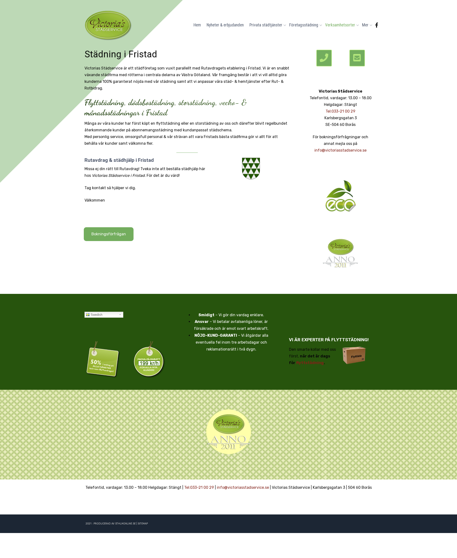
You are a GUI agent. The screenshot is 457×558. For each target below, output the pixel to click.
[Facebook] (376, 25)
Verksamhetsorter (340, 25)
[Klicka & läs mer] (341, 195)
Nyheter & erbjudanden (225, 25)
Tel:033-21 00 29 (340, 111)
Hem (197, 25)
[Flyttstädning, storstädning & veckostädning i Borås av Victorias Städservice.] (108, 25)
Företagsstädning (303, 25)
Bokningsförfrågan (108, 234)
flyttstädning (310, 362)
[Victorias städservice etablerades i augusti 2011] (228, 432)
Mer (365, 25)
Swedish (96, 314)
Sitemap (143, 523)
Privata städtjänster (265, 25)
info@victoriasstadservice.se (340, 150)
